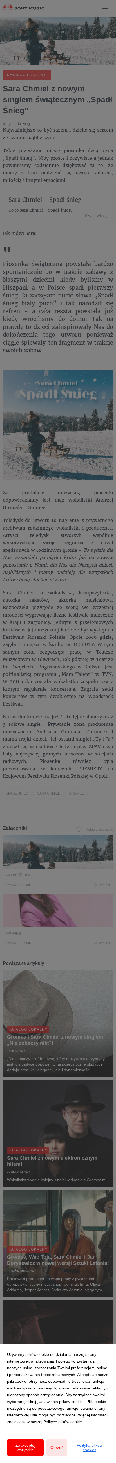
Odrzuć (56, 1447)
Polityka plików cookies (89, 1447)
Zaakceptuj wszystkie (25, 1447)
